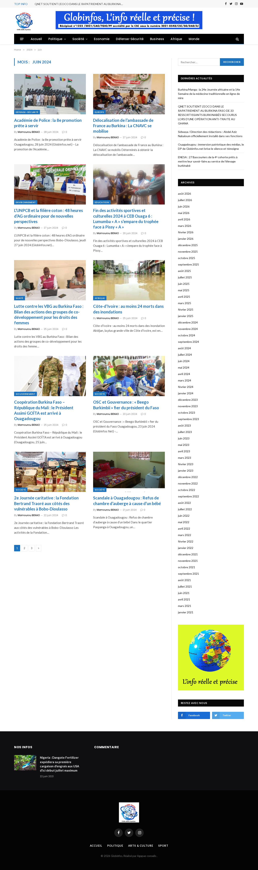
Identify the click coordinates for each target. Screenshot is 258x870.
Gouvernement (25, 394)
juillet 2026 (185, 200)
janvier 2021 (185, 612)
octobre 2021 (186, 567)
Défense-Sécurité (130, 39)
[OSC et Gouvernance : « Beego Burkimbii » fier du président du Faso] (129, 376)
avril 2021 (184, 599)
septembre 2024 (188, 341)
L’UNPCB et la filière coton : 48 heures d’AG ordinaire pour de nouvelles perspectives (48, 216)
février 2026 (185, 232)
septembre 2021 (188, 573)
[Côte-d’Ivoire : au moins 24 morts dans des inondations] (129, 280)
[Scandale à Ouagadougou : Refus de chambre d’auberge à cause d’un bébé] (129, 472)
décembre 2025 (188, 245)
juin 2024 (183, 361)
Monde (194, 39)
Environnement (26, 202)
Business (157, 39)
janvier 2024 (185, 393)
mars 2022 (184, 535)
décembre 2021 (188, 554)
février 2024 (185, 387)
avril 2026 (184, 219)
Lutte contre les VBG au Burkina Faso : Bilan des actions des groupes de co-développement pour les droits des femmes (48, 314)
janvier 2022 (185, 548)
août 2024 (184, 348)
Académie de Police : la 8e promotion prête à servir (48, 123)
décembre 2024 (188, 322)
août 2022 (184, 502)
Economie (101, 39)
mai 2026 (183, 213)
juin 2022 (183, 515)
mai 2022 (183, 522)
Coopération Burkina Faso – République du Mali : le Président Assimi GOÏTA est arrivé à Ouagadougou (43, 410)
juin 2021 (183, 593)
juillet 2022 (185, 509)
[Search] (237, 38)
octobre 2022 (186, 490)
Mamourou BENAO (29, 132)
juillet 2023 (185, 432)
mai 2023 (183, 444)
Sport (163, 845)
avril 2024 (184, 374)
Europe (99, 112)
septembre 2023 (188, 419)
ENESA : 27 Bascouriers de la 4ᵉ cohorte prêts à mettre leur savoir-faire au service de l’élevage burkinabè (207, 161)
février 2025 (185, 309)
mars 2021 (184, 606)
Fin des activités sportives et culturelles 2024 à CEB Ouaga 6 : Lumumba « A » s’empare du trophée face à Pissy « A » (125, 218)
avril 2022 (184, 528)
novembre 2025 (188, 251)
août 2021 (184, 580)
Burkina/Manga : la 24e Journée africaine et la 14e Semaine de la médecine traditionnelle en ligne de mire (209, 94)
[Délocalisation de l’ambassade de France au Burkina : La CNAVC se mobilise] (129, 94)
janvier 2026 (185, 238)
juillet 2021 (185, 586)
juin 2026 (183, 206)
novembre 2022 (188, 483)
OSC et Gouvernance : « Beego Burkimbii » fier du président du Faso (126, 405)
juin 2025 (183, 283)
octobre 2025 (186, 258)
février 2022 (185, 541)
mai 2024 (183, 367)
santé (19, 298)
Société (78, 39)
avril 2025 (184, 296)
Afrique (176, 39)
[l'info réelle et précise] (24, 21)
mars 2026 (184, 225)
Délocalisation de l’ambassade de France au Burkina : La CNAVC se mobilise (123, 125)
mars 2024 (184, 380)
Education (102, 202)
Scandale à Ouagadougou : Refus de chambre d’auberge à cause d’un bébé (127, 500)
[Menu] (22, 39)
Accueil (36, 39)
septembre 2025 (188, 264)
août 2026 (184, 193)
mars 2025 (184, 303)
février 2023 (185, 464)
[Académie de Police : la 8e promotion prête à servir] (50, 94)
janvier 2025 (185, 316)
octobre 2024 (186, 335)
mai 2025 (183, 290)
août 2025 (184, 271)
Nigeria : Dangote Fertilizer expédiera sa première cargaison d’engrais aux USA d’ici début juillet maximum (59, 764)
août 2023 (184, 425)
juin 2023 (183, 438)
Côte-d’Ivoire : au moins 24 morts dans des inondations (128, 309)
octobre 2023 (186, 412)
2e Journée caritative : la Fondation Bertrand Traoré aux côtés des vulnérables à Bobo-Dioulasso (46, 503)
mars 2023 (184, 457)
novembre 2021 (188, 560)
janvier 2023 (185, 470)
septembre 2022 (188, 496)
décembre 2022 (188, 477)
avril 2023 (184, 451)
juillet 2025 (185, 277)
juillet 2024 (185, 354)
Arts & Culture (140, 845)
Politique (55, 39)
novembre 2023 (188, 406)
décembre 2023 (188, 399)
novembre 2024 (188, 329)
